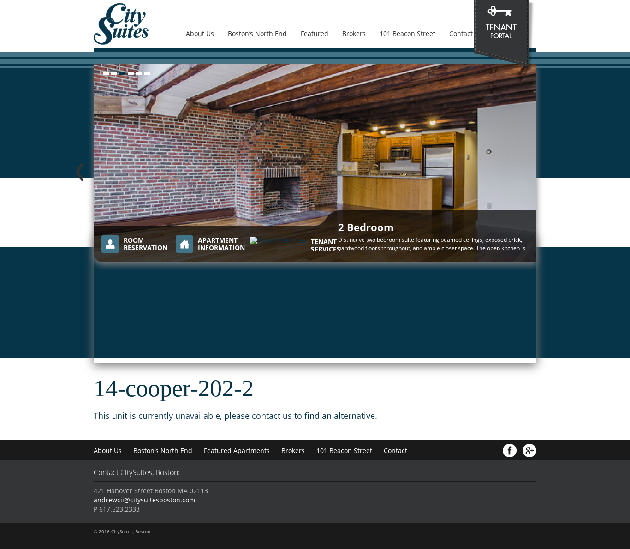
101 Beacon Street (407, 33)
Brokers (354, 33)
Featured (314, 33)
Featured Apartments (237, 450)
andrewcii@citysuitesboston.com (144, 499)
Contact (461, 33)
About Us (200, 33)
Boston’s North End (257, 33)
